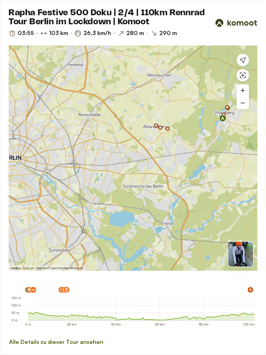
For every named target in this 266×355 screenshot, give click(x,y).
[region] (133, 158)
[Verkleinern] (243, 103)
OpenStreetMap (60, 268)
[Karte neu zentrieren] (243, 75)
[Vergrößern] (243, 90)
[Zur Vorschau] (240, 254)
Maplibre (15, 268)
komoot (30, 268)
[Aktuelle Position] (243, 60)
